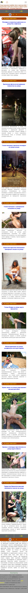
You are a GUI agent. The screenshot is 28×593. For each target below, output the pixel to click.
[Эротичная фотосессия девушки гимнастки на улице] (14, 107)
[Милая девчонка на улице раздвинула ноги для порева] (14, 360)
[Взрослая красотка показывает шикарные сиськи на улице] (14, 271)
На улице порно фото (10, 18)
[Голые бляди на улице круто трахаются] (14, 320)
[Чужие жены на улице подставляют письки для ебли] (14, 411)
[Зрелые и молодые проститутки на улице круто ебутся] (14, 460)
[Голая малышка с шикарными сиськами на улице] (14, 220)
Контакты (14, 573)
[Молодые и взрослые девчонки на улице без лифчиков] (14, 46)
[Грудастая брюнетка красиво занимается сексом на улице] (14, 507)
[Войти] (7, 2)
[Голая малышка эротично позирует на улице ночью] (14, 169)
